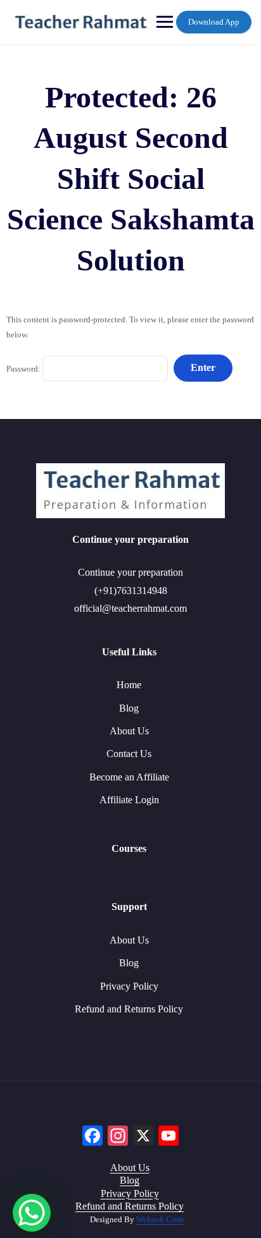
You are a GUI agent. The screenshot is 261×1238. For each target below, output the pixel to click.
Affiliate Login (129, 799)
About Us (129, 730)
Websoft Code (160, 1219)
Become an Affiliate (129, 777)
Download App (213, 22)
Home (129, 684)
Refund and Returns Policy (129, 1009)
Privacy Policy (129, 986)
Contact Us (128, 753)
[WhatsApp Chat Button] (32, 1213)
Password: (24, 368)
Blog (129, 708)
